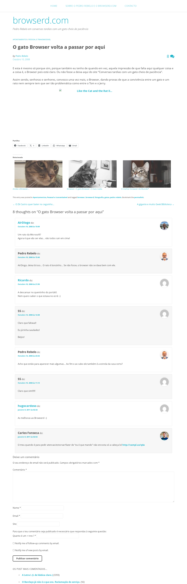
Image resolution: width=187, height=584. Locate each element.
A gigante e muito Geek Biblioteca (155, 204)
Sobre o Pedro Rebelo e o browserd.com (91, 5)
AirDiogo (24, 222)
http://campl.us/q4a (133, 444)
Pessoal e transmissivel (39, 39)
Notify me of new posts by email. (31, 550)
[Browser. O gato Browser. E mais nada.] (92, 174)
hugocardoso (27, 406)
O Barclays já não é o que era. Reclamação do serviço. (51, 581)
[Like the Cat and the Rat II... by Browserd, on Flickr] (93, 111)
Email (16, 515)
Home (53, 5)
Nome (17, 507)
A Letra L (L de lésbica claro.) (37, 574)
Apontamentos (20, 39)
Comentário (20, 469)
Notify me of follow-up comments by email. (37, 543)
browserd (90, 197)
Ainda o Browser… (21, 189)
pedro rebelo (115, 197)
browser (81, 197)
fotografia (99, 197)
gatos (106, 197)
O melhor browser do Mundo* (135, 189)
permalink (139, 197)
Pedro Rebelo (21, 55)
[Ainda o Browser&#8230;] (38, 174)
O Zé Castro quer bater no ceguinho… (33, 204)
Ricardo (23, 280)
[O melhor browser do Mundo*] (147, 174)
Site (15, 523)
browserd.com (41, 20)
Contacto (131, 5)
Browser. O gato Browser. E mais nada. (85, 189)
